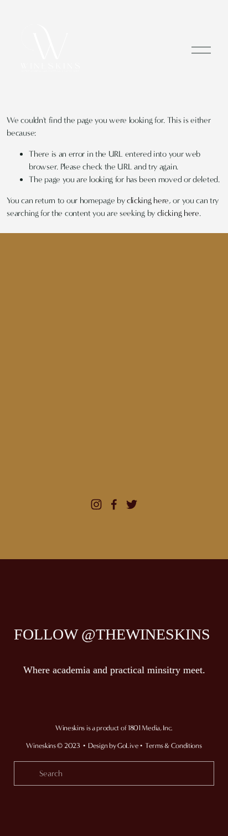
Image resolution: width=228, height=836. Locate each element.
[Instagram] (96, 504)
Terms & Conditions (173, 745)
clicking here (148, 200)
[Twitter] (131, 504)
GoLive (127, 745)
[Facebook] (114, 504)
